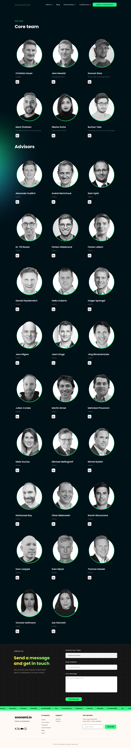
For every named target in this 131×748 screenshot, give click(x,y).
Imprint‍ (58, 719)
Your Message (71, 674)
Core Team (45, 722)
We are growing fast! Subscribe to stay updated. (92, 720)
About (43, 720)
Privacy (58, 721)
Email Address (71, 662)
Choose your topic (73, 650)
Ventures (44, 725)
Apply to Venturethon (104, 5)
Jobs (43, 733)
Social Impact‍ (46, 728)
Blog (58, 5)
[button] (49, 5)
